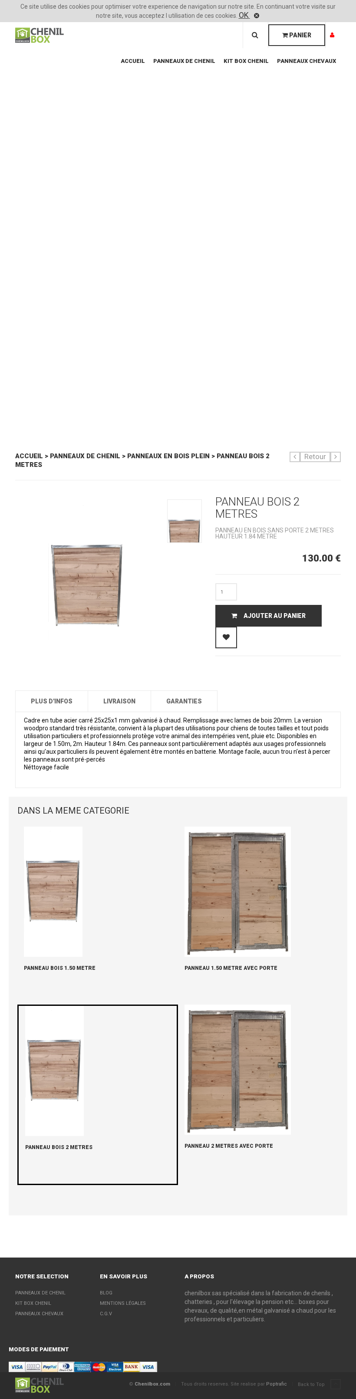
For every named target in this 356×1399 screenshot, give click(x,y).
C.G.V (106, 1314)
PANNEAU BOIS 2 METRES (58, 1147)
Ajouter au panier (275, 615)
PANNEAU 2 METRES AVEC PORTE (229, 1146)
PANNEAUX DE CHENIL (184, 61)
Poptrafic (276, 1384)
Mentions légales (123, 1303)
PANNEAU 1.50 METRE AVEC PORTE (231, 968)
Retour (315, 456)
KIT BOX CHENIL (246, 61)
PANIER (299, 35)
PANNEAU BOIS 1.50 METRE (60, 968)
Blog (106, 1293)
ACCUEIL (133, 61)
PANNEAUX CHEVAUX (306, 61)
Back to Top (312, 1384)
